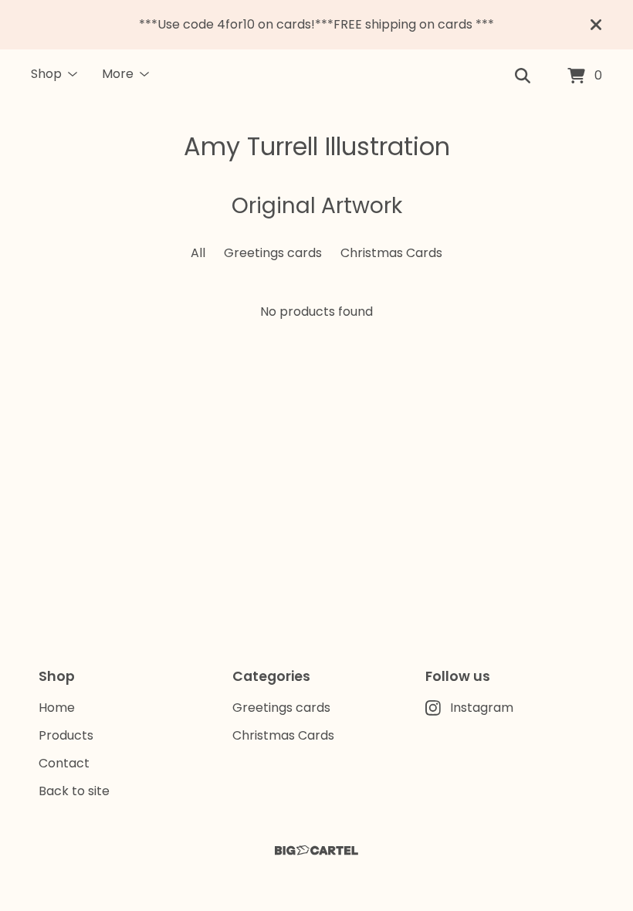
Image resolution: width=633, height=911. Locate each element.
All (198, 253)
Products (66, 735)
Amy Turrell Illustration (317, 146)
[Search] (523, 76)
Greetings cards (273, 253)
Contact (64, 763)
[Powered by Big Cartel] (316, 850)
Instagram (481, 707)
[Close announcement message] (596, 24)
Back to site (74, 791)
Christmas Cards (391, 253)
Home (57, 707)
